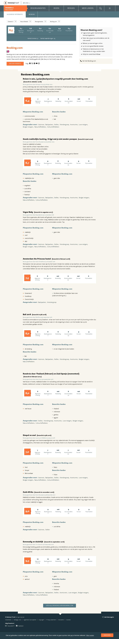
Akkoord (107, 635)
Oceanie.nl (10, 21)
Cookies (68, 620)
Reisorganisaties (39, 21)
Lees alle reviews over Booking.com (59, 605)
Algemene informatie (15, 14)
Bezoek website (15, 63)
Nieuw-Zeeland (24, 21)
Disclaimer (61, 620)
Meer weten (90, 635)
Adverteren (8, 620)
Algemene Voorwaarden (29, 620)
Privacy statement (51, 620)
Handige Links (17, 620)
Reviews (32, 14)
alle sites (25, 3)
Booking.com (53, 21)
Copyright (41, 620)
